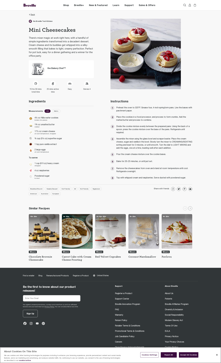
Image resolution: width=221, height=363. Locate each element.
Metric (56, 111)
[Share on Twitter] (179, 189)
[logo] (30, 5)
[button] (78, 5)
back (33, 15)
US (47, 111)
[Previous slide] (185, 208)
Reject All (168, 355)
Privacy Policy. (49, 307)
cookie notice (25, 360)
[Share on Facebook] (173, 189)
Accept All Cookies (188, 355)
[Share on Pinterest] (184, 189)
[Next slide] (190, 208)
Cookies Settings (149, 355)
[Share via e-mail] (190, 189)
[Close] (217, 355)
